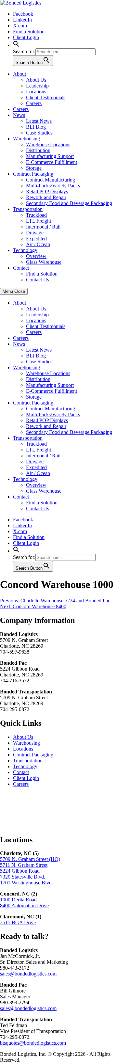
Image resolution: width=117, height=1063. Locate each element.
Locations (36, 91)
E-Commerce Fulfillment (51, 162)
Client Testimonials (45, 97)
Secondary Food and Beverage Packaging (69, 203)
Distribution (38, 150)
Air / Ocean (38, 244)
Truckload (36, 215)
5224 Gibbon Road (20, 871)
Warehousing (26, 138)
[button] (16, 45)
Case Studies (39, 132)
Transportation (28, 209)
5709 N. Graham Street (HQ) (30, 859)
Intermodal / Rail (43, 227)
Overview (36, 256)
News (19, 115)
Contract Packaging (33, 174)
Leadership (37, 85)
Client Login (26, 37)
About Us (36, 80)
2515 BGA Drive (18, 922)
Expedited (36, 238)
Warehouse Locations (48, 144)
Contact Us (37, 279)
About (19, 74)
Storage (34, 168)
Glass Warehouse (43, 262)
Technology (25, 250)
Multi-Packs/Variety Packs (53, 185)
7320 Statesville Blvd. (22, 877)
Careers (34, 103)
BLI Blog (36, 127)
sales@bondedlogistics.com (28, 973)
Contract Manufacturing (50, 179)
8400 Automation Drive (24, 905)
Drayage (35, 232)
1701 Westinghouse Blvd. (26, 882)
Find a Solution (29, 31)
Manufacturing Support (50, 156)
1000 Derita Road (18, 899)
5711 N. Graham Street (23, 865)
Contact (21, 268)
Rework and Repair (46, 197)
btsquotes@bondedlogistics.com (33, 1043)
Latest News (39, 121)
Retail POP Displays (47, 191)
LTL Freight (38, 221)
